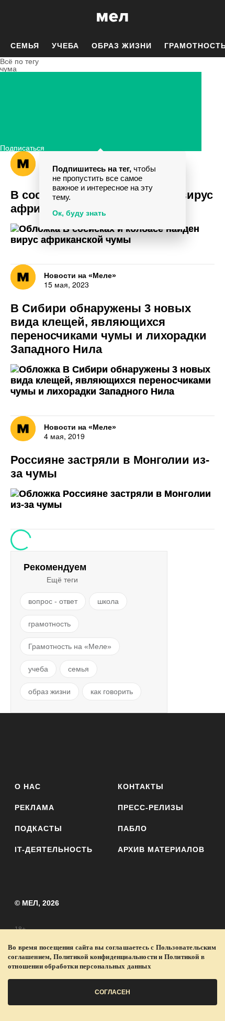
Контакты (141, 786)
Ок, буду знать (79, 213)
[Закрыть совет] (175, 160)
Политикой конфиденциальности (105, 957)
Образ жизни (122, 45)
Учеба (65, 45)
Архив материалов (161, 849)
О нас (28, 786)
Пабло (132, 828)
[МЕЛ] (112, 17)
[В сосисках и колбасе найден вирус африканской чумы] (112, 235)
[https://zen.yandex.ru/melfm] (54, 745)
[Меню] (209, 17)
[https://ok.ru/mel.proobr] (170, 745)
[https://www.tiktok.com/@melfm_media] (113, 745)
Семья (24, 45)
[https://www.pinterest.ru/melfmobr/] (141, 745)
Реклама (34, 807)
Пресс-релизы (151, 807)
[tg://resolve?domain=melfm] (26, 745)
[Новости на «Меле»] (23, 163)
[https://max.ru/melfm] (199, 745)
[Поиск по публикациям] (15, 17)
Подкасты (38, 828)
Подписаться (22, 146)
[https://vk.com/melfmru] (83, 745)
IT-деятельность (54, 849)
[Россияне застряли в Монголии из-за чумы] (112, 499)
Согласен (112, 992)
